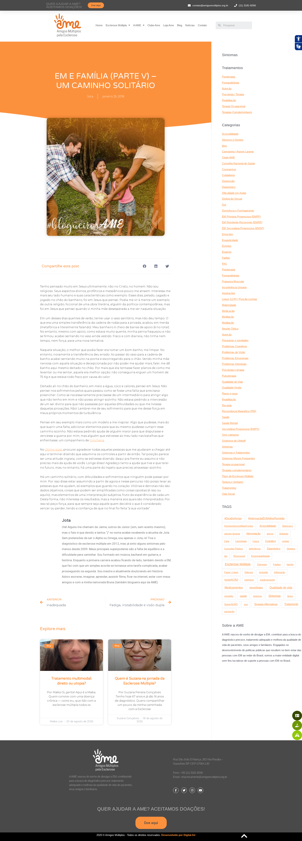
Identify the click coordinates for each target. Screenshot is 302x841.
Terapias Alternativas (266, 604)
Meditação (228, 316)
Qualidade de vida (280, 587)
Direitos (291, 548)
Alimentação (253, 533)
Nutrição (227, 88)
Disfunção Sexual (232, 198)
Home (99, 25)
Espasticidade (230, 240)
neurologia (256, 587)
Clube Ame (154, 25)
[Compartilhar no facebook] (144, 266)
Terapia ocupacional (233, 464)
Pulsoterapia (229, 375)
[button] (96, 5)
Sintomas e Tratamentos (236, 452)
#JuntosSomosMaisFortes (238, 526)
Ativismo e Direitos (232, 139)
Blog (179, 25)
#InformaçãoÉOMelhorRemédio (266, 518)
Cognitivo (270, 541)
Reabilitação (229, 100)
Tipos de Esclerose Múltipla (237, 476)
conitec (285, 541)
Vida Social (228, 493)
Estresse (262, 564)
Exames (227, 251)
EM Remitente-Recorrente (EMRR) (242, 222)
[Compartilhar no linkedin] (156, 266)
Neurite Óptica (230, 328)
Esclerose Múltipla (116, 25)
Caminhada (241, 541)
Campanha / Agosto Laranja (238, 151)
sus (246, 604)
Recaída (227, 405)
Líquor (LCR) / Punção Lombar (239, 299)
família (290, 564)
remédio (228, 596)
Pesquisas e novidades (235, 340)
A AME (137, 25)
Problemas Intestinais (234, 363)
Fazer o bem (231, 572)
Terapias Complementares (237, 112)
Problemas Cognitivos (234, 346)
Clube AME (228, 157)
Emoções (227, 234)
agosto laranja (232, 533)
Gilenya (249, 572)
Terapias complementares (236, 470)
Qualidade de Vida (232, 381)
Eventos (226, 245)
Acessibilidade (230, 133)
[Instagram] (192, 790)
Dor (224, 204)
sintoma (257, 596)
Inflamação (279, 572)
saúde (243, 595)
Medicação (228, 310)
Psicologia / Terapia (233, 94)
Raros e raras (230, 393)
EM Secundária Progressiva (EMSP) (243, 228)
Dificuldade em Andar (234, 192)
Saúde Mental (230, 423)
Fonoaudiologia (230, 82)
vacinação (229, 611)
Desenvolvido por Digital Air (178, 834)
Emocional (239, 556)
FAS (224, 263)
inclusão (263, 572)
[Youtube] (200, 790)
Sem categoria (230, 434)
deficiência (255, 548)
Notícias (190, 25)
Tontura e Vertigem (232, 481)
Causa (256, 541)
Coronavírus (229, 169)
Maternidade (229, 305)
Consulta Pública (233, 548)
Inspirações (228, 293)
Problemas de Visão (233, 352)
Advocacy (287, 526)
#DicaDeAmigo (233, 518)
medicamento (267, 579)
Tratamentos (229, 487)
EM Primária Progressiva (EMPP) (241, 216)
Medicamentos (234, 587)
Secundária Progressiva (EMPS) (240, 428)
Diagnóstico (228, 187)
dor (225, 556)
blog (224, 145)
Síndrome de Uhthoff (234, 440)
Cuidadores (228, 175)
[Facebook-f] (176, 790)
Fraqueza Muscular (233, 281)
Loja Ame (168, 25)
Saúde (225, 417)
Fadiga (226, 257)
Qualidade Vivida (231, 387)
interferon (249, 580)
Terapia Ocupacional (233, 106)
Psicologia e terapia (233, 369)
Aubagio (283, 533)
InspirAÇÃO (231, 579)
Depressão (228, 181)
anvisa (270, 533)
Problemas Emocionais (235, 358)
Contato (202, 25)
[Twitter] (184, 790)
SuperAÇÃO (231, 604)
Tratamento (291, 604)
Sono (290, 596)
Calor (226, 541)
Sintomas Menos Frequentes (238, 458)
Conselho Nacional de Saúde (238, 163)
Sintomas (227, 446)
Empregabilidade (260, 556)
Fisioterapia (228, 76)
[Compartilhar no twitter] (167, 266)
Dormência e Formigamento (238, 210)
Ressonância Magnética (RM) (239, 411)
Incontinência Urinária (234, 287)
